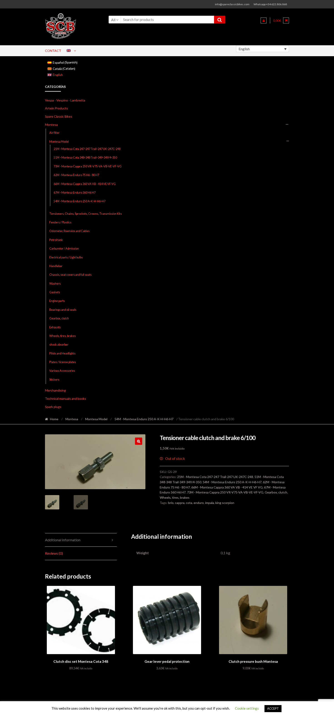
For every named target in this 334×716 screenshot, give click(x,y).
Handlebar (55, 266)
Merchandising (55, 390)
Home (54, 419)
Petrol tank (56, 240)
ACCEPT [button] (273, 708)
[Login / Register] (264, 20)
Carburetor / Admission (64, 248)
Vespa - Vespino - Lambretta (65, 100)
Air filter (54, 132)
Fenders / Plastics (60, 222)
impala (209, 503)
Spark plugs (53, 407)
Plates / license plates (62, 362)
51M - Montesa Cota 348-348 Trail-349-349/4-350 (85, 157)
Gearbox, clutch (59, 318)
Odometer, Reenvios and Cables (69, 231)
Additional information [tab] (62, 540)
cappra (179, 503)
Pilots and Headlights (62, 353)
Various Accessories (62, 370)
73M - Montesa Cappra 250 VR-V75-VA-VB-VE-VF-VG (88, 166)
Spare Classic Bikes (58, 116)
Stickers (54, 379)
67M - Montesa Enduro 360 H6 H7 (74, 192)
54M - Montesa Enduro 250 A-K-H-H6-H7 (79, 201)
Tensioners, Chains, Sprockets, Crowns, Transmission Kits (85, 213)
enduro (199, 503)
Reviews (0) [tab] (54, 553)
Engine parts (57, 301)
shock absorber (58, 344)
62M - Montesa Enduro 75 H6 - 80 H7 (76, 175)
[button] (138, 441)
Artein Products (56, 108)
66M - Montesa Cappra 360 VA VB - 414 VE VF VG (85, 184)
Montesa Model (59, 141)
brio (171, 503)
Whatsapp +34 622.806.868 (270, 4)
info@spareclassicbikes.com (232, 4)
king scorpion (224, 503)
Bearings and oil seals (62, 309)
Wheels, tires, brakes (62, 336)
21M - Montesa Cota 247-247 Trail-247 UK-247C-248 (87, 149)
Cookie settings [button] (247, 708)
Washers (55, 283)
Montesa (51, 125)
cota (189, 503)
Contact (53, 51)
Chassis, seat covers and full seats (70, 274)
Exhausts (55, 327)
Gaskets (54, 292)
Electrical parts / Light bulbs (66, 257)
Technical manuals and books (65, 398)
